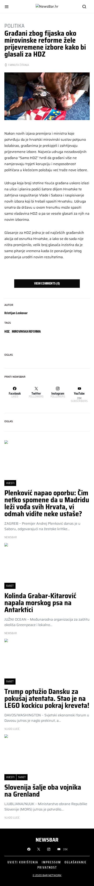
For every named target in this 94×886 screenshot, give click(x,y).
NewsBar (10, 537)
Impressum (51, 862)
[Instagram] (48, 849)
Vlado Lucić (11, 729)
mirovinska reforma (26, 331)
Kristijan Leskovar (16, 313)
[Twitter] (38, 849)
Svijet (10, 585)
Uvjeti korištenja (22, 862)
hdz (6, 331)
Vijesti (10, 483)
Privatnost (47, 867)
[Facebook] (29, 849)
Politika (14, 26)
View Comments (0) (47, 283)
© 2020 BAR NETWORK (47, 875)
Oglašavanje (75, 862)
